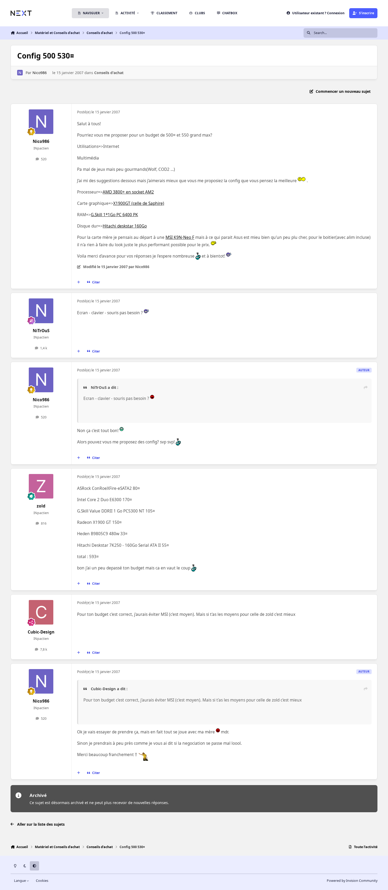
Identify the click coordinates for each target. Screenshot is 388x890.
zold (41, 506)
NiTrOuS (41, 330)
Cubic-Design (41, 632)
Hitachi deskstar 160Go (125, 226)
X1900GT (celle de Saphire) (138, 203)
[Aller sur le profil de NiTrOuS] (41, 310)
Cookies (42, 880)
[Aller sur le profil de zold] (41, 486)
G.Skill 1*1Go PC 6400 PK (114, 214)
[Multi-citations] (79, 282)
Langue (20, 880)
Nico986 (39, 72)
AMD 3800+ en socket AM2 (128, 192)
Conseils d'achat (109, 72)
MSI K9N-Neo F (179, 237)
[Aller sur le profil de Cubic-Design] (41, 612)
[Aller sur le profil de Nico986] (20, 72)
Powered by (352, 880)
